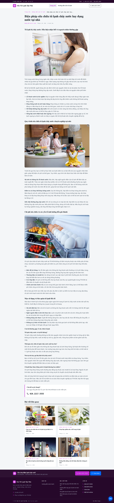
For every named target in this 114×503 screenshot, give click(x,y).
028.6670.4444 (97, 1)
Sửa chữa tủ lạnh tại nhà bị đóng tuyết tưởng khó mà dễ (40, 462)
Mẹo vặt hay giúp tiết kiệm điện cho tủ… (69, 484)
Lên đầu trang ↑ (97, 501)
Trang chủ (53, 5)
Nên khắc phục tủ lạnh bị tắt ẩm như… (68, 494)
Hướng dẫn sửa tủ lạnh (65, 5)
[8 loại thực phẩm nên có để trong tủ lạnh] (73, 415)
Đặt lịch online (88, 492)
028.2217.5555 (88, 1)
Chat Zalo (96, 473)
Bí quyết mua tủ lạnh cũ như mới (68, 491)
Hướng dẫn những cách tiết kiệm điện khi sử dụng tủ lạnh (73, 462)
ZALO (80, 1)
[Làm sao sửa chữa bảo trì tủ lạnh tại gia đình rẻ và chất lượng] (40, 415)
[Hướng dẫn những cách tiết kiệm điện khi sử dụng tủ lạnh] (73, 447)
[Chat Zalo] (110, 498)
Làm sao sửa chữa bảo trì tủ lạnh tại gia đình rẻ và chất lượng (39, 430)
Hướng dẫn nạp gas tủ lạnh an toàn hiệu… (69, 488)
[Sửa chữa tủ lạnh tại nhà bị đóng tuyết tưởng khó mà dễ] (40, 447)
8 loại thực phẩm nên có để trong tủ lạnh (69, 429)
